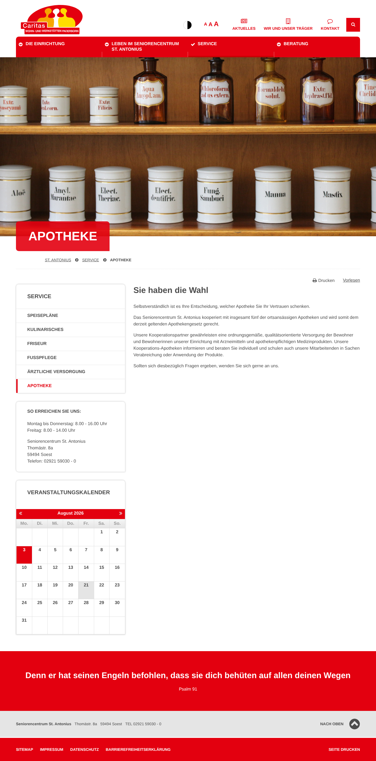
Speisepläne (42, 315)
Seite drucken (344, 749)
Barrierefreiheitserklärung (138, 749)
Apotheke (121, 260)
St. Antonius (58, 260)
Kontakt (330, 28)
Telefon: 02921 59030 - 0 (51, 461)
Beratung (296, 44)
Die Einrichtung (45, 44)
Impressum (51, 749)
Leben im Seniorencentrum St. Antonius (145, 47)
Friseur (37, 343)
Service (207, 44)
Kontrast (187, 25)
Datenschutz (84, 749)
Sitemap (24, 749)
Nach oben (332, 724)
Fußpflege (42, 357)
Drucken (326, 280)
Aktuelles (243, 28)
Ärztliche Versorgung (56, 371)
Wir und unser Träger (288, 28)
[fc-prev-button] (20, 513)
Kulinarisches (45, 329)
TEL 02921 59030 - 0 (143, 724)
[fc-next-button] (120, 513)
